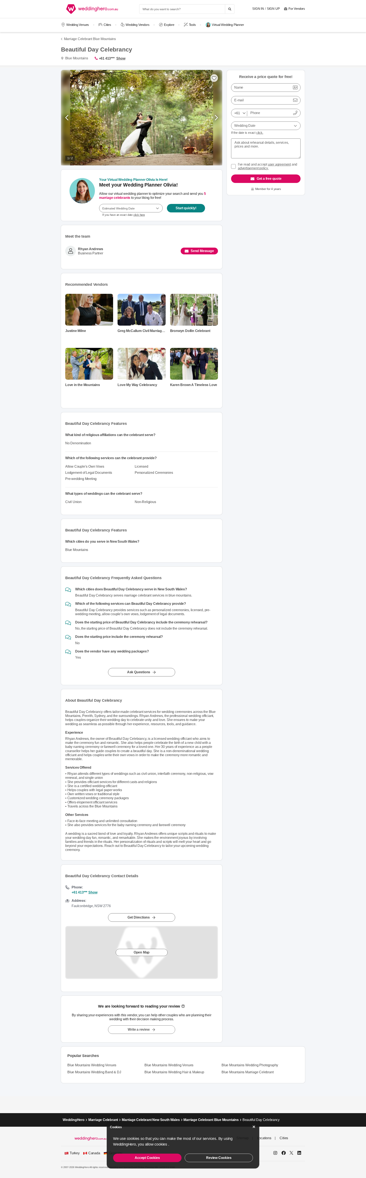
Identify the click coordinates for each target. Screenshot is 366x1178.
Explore (169, 24)
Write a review (138, 1029)
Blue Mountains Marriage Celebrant (247, 1072)
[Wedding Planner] (82, 195)
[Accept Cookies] (254, 1127)
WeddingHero (74, 1120)
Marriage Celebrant (103, 1120)
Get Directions (139, 917)
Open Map (142, 952)
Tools (192, 24)
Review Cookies (218, 1158)
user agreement (279, 164)
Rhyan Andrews (90, 249)
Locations (264, 1138)
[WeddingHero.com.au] (92, 9)
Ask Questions (138, 672)
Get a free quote (269, 178)
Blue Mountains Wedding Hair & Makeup (174, 1072)
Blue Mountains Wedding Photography (250, 1065)
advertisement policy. (253, 168)
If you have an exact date (123, 214)
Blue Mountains (76, 58)
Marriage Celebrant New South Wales (151, 1120)
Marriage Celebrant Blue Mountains (90, 39)
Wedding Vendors (137, 24)
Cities (107, 24)
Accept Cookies (147, 1158)
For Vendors (296, 8)
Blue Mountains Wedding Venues (91, 1065)
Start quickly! (186, 208)
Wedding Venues (77, 24)
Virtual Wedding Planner (228, 24)
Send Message (202, 251)
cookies (161, 1144)
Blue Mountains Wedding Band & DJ (94, 1072)
